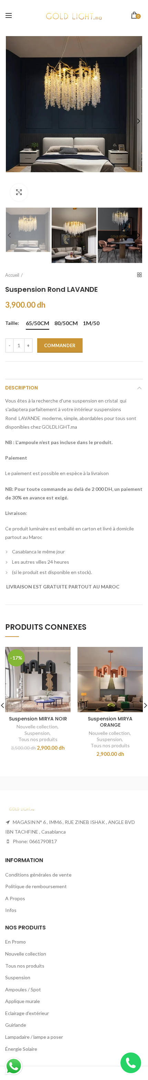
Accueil (12, 275)
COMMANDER (60, 345)
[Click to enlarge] (19, 192)
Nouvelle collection (37, 726)
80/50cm (66, 323)
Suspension (37, 733)
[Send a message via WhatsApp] (13, 1066)
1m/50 (91, 323)
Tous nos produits (37, 739)
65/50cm (37, 323)
